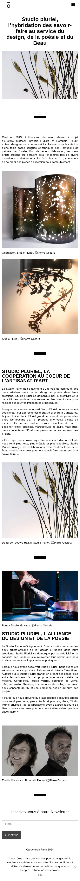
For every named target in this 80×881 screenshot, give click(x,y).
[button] (73, 4)
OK (40, 875)
